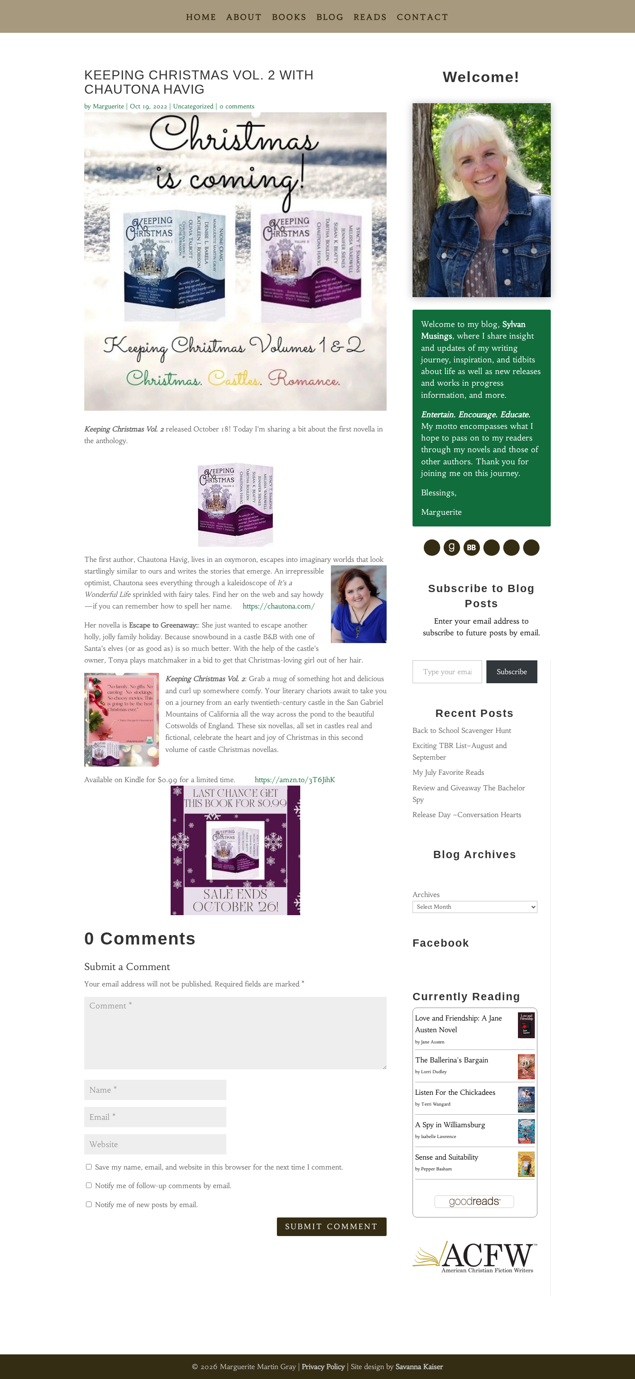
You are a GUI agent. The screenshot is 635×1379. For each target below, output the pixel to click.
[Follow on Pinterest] (491, 547)
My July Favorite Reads (448, 772)
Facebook (441, 943)
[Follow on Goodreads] (452, 547)
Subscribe (512, 671)
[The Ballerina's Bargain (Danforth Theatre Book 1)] (526, 1076)
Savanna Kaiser (419, 1366)
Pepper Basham (436, 1169)
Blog (330, 18)
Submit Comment (331, 1226)
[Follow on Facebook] (432, 547)
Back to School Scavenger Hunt (462, 730)
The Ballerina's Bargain (451, 1060)
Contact (423, 18)
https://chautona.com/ (279, 606)
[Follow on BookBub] (472, 547)
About (244, 18)
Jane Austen (432, 1042)
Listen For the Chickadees (455, 1092)
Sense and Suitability (446, 1157)
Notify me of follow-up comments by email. (163, 1185)
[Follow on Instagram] (531, 547)
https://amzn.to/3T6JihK (295, 779)
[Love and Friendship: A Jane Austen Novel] (526, 1036)
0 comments (236, 106)
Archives (426, 894)
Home (201, 18)
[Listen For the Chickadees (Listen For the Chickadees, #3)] (526, 1110)
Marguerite (108, 106)
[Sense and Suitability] (526, 1174)
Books (289, 18)
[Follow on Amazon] (511, 547)
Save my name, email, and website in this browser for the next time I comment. (219, 1167)
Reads (370, 18)
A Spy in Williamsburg (450, 1124)
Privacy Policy (323, 1366)
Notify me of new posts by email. (146, 1204)
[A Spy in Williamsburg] (526, 1141)
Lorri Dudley (434, 1072)
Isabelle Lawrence (438, 1136)
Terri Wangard (436, 1104)
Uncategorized (193, 106)
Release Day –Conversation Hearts (467, 814)
